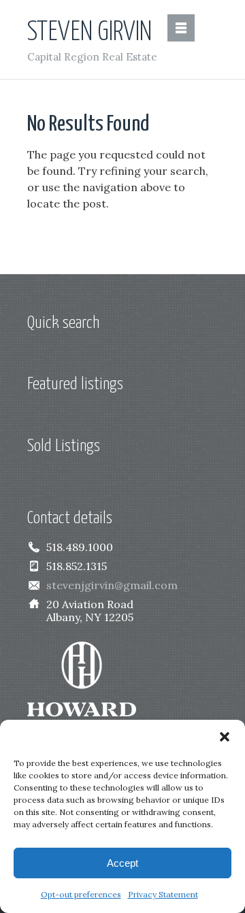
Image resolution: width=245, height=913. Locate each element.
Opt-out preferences (81, 894)
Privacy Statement (163, 894)
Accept (122, 863)
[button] (224, 737)
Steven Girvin (89, 32)
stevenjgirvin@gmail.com (112, 585)
